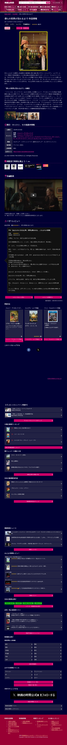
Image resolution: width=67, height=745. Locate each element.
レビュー (19, 28)
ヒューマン (18, 24)
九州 (6, 659)
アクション (8, 671)
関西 (6, 647)
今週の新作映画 (34, 7)
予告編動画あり (26, 24)
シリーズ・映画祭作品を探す (33, 606)
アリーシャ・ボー (49, 136)
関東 (35, 644)
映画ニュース (22, 9)
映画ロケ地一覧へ (33, 685)
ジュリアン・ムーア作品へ (33, 339)
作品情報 (15, 14)
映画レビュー (33, 595)
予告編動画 (34, 9)
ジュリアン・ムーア (23, 136)
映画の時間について (33, 701)
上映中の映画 (22, 7)
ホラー (36, 677)
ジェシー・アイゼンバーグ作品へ (14, 340)
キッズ (36, 674)
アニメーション (38, 671)
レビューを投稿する (47, 297)
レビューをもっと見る (18, 297)
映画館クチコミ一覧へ (33, 682)
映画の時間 (8, 14)
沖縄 (35, 659)
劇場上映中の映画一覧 (33, 474)
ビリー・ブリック (28, 138)
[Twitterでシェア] (38, 350)
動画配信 (25, 28)
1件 (36, 24)
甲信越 (7, 653)
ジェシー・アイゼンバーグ (25, 133)
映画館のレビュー (27, 723)
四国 (35, 656)
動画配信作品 (45, 9)
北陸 (35, 653)
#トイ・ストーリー (27, 603)
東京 (6, 644)
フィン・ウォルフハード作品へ (52, 339)
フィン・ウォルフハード (36, 136)
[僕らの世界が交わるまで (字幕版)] (29, 166)
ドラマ (6, 24)
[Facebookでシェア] (28, 350)
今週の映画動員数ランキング (12, 447)
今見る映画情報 (55, 728)
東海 (35, 647)
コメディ (12, 24)
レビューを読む (57, 9)
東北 (35, 650)
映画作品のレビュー (13, 730)
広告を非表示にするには (54, 378)
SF (6, 674)
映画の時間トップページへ (12, 709)
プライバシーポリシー (42, 735)
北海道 (7, 650)
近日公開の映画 (45, 7)
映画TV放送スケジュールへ (33, 633)
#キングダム (37, 603)
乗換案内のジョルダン (28, 735)
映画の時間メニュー (10, 7)
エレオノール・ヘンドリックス (43, 138)
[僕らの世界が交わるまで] (7, 167)
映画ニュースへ (33, 549)
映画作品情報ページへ (11, 705)
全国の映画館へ (33, 664)
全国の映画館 (26, 721)
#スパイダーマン (9, 603)
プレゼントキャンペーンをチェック (33, 420)
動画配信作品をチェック (33, 501)
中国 (6, 656)
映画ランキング (57, 7)
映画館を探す (11, 9)
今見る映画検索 (56, 2)
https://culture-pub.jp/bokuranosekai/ (23, 151)
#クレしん (18, 603)
